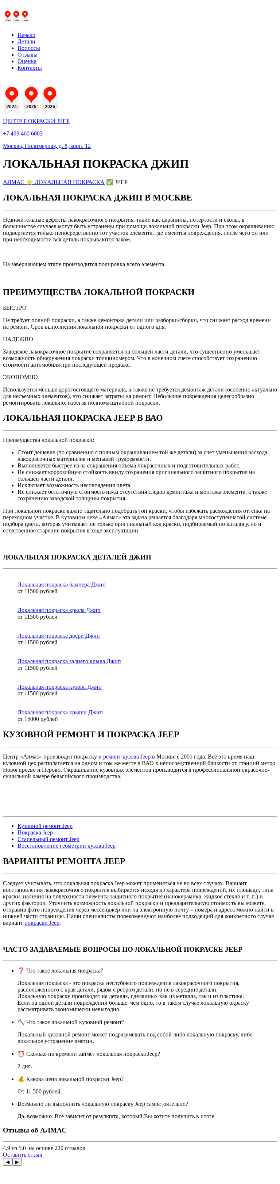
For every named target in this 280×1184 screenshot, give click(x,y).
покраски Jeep (41, 923)
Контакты (30, 68)
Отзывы (28, 54)
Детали (26, 41)
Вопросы (29, 48)
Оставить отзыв (22, 1154)
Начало (26, 35)
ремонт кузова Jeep (127, 756)
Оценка (27, 61)
